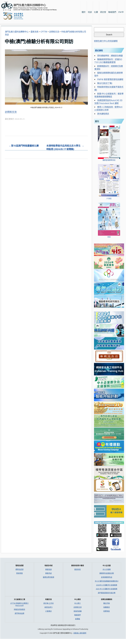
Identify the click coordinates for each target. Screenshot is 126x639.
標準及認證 (20, 569)
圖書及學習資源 (48, 577)
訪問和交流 (11, 112)
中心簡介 (77, 603)
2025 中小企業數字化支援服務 (106, 589)
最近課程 (99, 50)
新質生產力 (49, 607)
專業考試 (48, 573)
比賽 (96, 12)
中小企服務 (107, 569)
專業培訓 (48, 569)
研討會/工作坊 (48, 603)
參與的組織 (78, 611)
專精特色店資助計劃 (106, 573)
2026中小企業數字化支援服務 (106, 585)
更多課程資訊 (103, 113)
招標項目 (106, 611)
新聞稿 (77, 619)
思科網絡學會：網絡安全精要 (110, 55)
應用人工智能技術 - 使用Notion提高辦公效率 (108, 108)
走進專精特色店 (106, 577)
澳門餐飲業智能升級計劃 (106, 593)
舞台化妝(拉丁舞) (104, 83)
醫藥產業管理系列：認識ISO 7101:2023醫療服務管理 (108, 61)
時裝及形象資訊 (19, 609)
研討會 (103, 12)
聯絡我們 (77, 615)
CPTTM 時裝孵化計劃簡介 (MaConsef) (19, 604)
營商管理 (19, 573)
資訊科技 (77, 569)
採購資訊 (106, 607)
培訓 (90, 12)
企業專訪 (48, 611)
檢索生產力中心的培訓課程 (106, 41)
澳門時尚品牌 (19, 613)
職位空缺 (106, 603)
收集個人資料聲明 (79, 633)
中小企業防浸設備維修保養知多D (106, 581)
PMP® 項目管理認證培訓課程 (110, 79)
